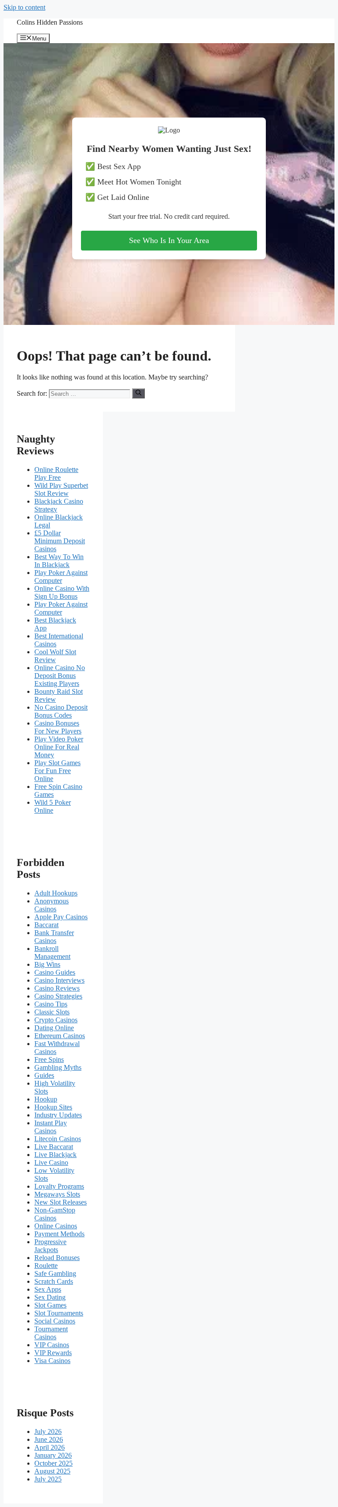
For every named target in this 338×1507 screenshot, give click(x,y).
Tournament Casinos (51, 1333)
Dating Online (54, 1028)
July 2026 (48, 1431)
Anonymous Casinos (51, 905)
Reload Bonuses (57, 1257)
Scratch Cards (53, 1281)
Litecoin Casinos (57, 1138)
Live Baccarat (53, 1146)
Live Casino (51, 1162)
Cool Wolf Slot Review (55, 655)
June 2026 (48, 1439)
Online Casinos (55, 1226)
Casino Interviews (59, 980)
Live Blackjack (55, 1154)
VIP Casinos (51, 1345)
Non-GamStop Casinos (54, 1214)
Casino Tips (50, 1004)
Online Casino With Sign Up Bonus (61, 592)
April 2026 (49, 1447)
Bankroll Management (52, 952)
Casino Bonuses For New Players (57, 727)
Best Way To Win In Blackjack (59, 560)
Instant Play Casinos (50, 1127)
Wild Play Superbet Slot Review (61, 489)
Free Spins (49, 1059)
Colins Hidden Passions (50, 22)
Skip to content (24, 7)
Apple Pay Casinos (61, 917)
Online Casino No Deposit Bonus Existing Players (59, 675)
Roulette (46, 1265)
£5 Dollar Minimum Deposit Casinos (59, 541)
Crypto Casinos (55, 1020)
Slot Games (50, 1305)
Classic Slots (52, 1012)
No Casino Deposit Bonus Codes (61, 711)
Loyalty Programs (59, 1186)
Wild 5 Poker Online (52, 806)
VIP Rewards (53, 1352)
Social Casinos (54, 1321)
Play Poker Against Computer (61, 576)
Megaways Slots (57, 1194)
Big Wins (47, 964)
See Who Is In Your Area (169, 240)
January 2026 (53, 1455)
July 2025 (48, 1479)
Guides (44, 1075)
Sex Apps (47, 1289)
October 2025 (53, 1463)
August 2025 (52, 1471)
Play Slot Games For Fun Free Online (57, 770)
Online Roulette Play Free (56, 473)
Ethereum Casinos (59, 1035)
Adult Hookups (55, 893)
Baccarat (46, 925)
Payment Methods (59, 1234)
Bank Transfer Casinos (54, 936)
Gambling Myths (57, 1067)
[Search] (138, 393)
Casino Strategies (58, 996)
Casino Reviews (57, 988)
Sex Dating (50, 1297)
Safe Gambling (55, 1273)
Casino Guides (54, 972)
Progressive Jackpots (50, 1245)
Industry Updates (58, 1115)
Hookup (45, 1099)
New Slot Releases (60, 1202)
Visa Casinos (52, 1360)
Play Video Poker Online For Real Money (58, 747)
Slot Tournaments (58, 1313)
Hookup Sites (53, 1107)
